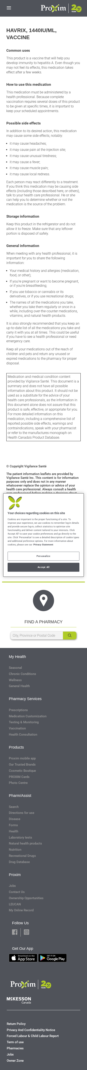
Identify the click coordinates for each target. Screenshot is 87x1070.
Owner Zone (15, 1061)
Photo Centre (18, 783)
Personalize (43, 556)
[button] (14, 932)
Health (13, 831)
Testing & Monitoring (24, 722)
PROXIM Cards (19, 777)
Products (16, 747)
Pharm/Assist (20, 795)
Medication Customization (27, 716)
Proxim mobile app (22, 758)
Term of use (15, 1042)
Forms (13, 825)
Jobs (12, 886)
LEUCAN (15, 904)
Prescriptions (18, 710)
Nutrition (15, 850)
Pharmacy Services (25, 699)
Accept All (44, 567)
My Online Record (21, 910)
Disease (14, 819)
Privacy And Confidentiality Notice (31, 1030)
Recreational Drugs (22, 856)
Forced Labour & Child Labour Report (33, 1036)
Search (14, 807)
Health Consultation (23, 734)
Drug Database (19, 862)
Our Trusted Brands (22, 764)
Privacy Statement (43, 544)
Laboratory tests (20, 837)
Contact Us (17, 892)
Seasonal (15, 668)
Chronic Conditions (22, 674)
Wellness (15, 680)
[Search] (69, 635)
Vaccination (17, 728)
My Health (17, 657)
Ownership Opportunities (26, 898)
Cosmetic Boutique (22, 771)
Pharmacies (15, 1048)
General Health (19, 686)
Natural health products (25, 843)
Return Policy (16, 1024)
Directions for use (21, 813)
